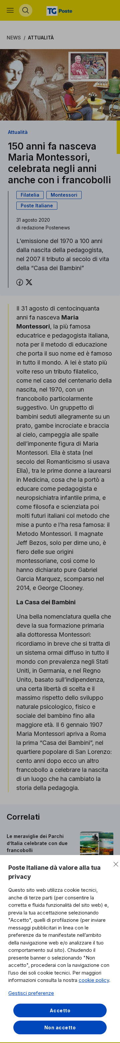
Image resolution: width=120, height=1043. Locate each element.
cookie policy (94, 980)
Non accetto (60, 1027)
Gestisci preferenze (31, 993)
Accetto (60, 1010)
